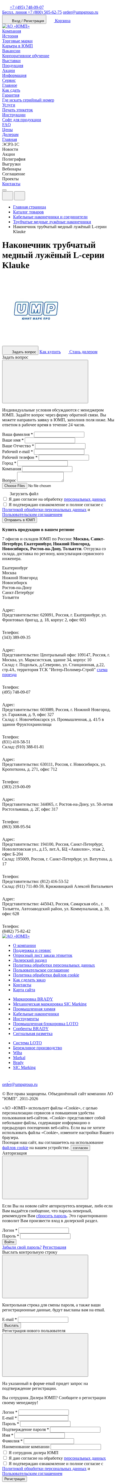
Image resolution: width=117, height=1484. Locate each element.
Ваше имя (13, 440)
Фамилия (12, 1441)
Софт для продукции (21, 119)
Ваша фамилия (17, 434)
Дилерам (10, 134)
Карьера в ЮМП (17, 46)
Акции (8, 70)
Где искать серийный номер (28, 100)
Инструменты (26, 1018)
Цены (7, 129)
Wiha (17, 1052)
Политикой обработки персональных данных (44, 509)
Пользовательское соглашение (41, 970)
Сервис (9, 80)
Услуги (8, 105)
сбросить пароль (51, 1215)
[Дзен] (6, 1079)
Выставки (11, 60)
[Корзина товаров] (29, 197)
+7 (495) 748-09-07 (27, 7)
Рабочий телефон (20, 457)
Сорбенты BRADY (31, 1028)
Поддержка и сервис (32, 950)
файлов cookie (15, 1147)
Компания (11, 31)
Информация (14, 75)
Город (9, 463)
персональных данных (85, 499)
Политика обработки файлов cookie (46, 975)
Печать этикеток (17, 110)
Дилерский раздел (30, 960)
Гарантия (10, 95)
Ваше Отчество (18, 446)
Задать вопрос (23, 352)
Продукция (12, 65)
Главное (9, 85)
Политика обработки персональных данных (54, 965)
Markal (19, 1057)
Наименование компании (26, 1446)
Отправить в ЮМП (19, 520)
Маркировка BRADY (33, 999)
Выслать (11, 1325)
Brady (18, 1062)
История (10, 36)
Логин (9, 1230)
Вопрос (9, 480)
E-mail (9, 1319)
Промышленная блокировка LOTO (45, 1023)
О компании (24, 945)
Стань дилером (82, 351)
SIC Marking (24, 1067)
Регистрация (54, 1247)
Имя (7, 1435)
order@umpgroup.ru (80, 12)
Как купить (50, 351)
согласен (80, 1148)
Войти (9, 1242)
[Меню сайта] (19, 195)
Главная (9, 139)
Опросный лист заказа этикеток (42, 955)
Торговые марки (17, 41)
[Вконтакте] (13, 1079)
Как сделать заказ (29, 980)
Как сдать (11, 90)
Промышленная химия (34, 1009)
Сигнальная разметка (33, 1033)
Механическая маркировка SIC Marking (50, 1004)
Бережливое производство (37, 1047)
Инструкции (14, 114)
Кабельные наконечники (36, 1013)
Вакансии (11, 50)
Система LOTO (27, 1042)
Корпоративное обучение (25, 55)
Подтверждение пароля (25, 1429)
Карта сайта (24, 989)
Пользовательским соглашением (32, 514)
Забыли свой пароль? (22, 1247)
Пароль (10, 1236)
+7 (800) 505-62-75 (32, 12)
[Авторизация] (7, 195)
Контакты (11, 183)
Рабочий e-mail (17, 451)
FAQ (6, 124)
